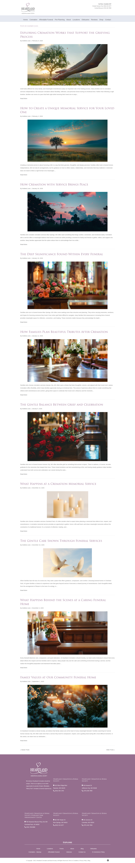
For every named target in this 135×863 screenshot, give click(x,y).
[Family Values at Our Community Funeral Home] (68, 706)
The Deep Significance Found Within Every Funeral (62, 254)
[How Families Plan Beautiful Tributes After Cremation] (68, 360)
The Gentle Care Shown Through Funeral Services (61, 541)
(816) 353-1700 (59, 791)
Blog (82, 848)
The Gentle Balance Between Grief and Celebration (61, 404)
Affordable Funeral (54, 852)
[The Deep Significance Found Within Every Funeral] (68, 285)
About (72, 848)
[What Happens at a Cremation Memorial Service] (67, 504)
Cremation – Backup (35, 852)
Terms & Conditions (74, 860)
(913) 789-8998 (30, 827)
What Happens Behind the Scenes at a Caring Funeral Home (63, 602)
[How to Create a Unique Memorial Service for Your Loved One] (68, 140)
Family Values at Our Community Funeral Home (58, 677)
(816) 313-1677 (107, 6)
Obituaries (93, 848)
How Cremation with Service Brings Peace (54, 184)
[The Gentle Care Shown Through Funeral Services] (67, 562)
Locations (50, 848)
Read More (23, 98)
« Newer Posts (24, 750)
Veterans (69, 852)
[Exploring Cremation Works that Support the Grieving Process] (68, 64)
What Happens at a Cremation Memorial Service (58, 484)
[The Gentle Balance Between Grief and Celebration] (68, 436)
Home (38, 848)
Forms (62, 848)
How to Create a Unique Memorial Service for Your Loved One (67, 110)
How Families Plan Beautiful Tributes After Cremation (64, 332)
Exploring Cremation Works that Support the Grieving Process (65, 34)
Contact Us (82, 852)
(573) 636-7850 (87, 791)
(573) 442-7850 (107, 8)
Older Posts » (110, 750)
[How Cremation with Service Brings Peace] (68, 211)
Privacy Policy (83, 860)
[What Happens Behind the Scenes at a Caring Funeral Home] (68, 633)
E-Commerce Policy (98, 852)
